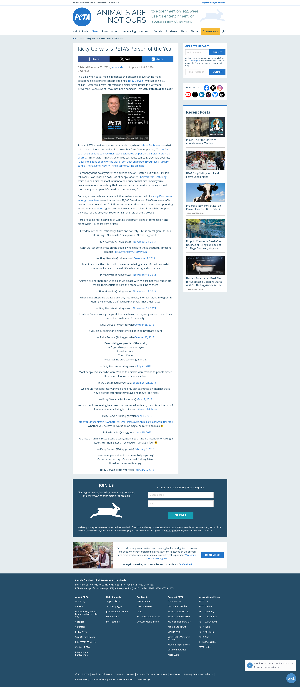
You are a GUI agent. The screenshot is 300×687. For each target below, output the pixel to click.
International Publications (81, 653)
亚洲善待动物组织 (207, 641)
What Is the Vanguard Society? (179, 638)
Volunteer (80, 626)
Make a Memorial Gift (179, 616)
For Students (113, 616)
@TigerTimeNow (127, 422)
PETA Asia (204, 636)
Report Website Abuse (120, 679)
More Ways (173, 654)
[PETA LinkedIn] (202, 94)
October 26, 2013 (144, 324)
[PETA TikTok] (208, 94)
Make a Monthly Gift (178, 611)
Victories (79, 621)
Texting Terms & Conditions (198, 674)
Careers (79, 606)
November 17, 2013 (144, 291)
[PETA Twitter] (213, 88)
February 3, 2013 (144, 449)
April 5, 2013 (144, 432)
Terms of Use (99, 679)
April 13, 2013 (144, 416)
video (100, 208)
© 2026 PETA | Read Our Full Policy (93, 674)
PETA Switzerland (208, 621)
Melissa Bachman (149, 145)
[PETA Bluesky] (215, 94)
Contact (130, 674)
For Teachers (113, 621)
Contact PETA (82, 647)
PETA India (204, 626)
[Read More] (150, 555)
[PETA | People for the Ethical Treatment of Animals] (82, 16)
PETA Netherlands (208, 616)
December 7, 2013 (144, 258)
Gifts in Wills (174, 631)
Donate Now (174, 601)
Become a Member (178, 606)
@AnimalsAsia (145, 422)
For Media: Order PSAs (148, 616)
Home (75, 38)
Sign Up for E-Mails (85, 636)
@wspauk (110, 422)
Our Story (80, 601)
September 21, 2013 (144, 382)
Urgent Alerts (113, 601)
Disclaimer (175, 674)
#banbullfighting (148, 409)
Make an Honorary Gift (179, 621)
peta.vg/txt (195, 60)
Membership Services (179, 644)
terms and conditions (166, 527)
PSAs (139, 611)
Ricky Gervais (135, 80)
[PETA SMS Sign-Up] (195, 94)
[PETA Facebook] (206, 88)
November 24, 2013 (144, 241)
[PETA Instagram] (220, 88)
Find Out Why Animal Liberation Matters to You (86, 614)
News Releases (144, 606)
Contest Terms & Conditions (152, 674)
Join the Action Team (117, 611)
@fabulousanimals (93, 422)
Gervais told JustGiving (153, 177)
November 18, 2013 (144, 275)
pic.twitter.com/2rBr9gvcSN (131, 251)
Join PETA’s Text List (86, 642)
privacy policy (171, 530)
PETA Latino (205, 647)
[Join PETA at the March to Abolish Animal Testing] (205, 132)
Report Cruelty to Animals (213, 3)
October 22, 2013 (144, 337)
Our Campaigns (114, 606)
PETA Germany (206, 611)
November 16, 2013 (144, 308)
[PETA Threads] (222, 94)
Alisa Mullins (118, 67)
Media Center (144, 601)
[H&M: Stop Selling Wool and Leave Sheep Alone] (205, 165)
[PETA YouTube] (188, 94)
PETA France (205, 606)
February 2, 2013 (144, 469)
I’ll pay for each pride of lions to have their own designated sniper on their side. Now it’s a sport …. (124, 153)
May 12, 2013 (144, 399)
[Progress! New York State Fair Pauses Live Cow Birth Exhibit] (205, 199)
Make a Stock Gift (177, 626)
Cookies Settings (143, 680)
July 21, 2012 (144, 366)
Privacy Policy (82, 679)
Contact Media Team (148, 621)
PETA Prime (81, 631)
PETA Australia (206, 631)
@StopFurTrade (163, 422)
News (82, 38)
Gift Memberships (177, 649)
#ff (80, 422)
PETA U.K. (204, 601)
